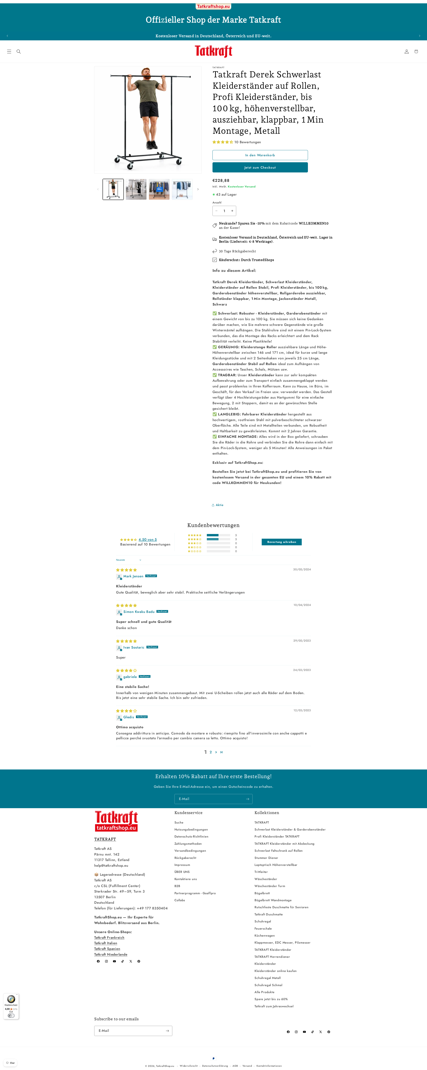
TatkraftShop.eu (165, 1066)
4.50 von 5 (148, 539)
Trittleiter (261, 872)
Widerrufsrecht (189, 1065)
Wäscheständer (266, 879)
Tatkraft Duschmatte (269, 914)
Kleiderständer (265, 964)
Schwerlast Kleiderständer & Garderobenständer (290, 829)
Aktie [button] (220, 505)
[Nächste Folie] (198, 189)
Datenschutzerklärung (215, 1065)
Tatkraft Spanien (107, 948)
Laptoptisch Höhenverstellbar (276, 865)
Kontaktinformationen (269, 1065)
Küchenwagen (265, 935)
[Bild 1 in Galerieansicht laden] (113, 189)
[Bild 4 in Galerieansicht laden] (182, 189)
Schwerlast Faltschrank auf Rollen (279, 851)
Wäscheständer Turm (270, 886)
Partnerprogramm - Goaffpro (195, 893)
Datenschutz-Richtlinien (191, 836)
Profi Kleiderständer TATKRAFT (277, 836)
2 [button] (211, 752)
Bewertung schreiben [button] (281, 542)
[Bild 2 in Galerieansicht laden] (136, 189)
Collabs (179, 900)
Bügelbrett (262, 893)
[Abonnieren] (247, 799)
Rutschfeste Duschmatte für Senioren (281, 907)
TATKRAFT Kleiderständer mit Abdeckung (285, 844)
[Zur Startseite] (213, 6)
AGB (235, 1065)
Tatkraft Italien (105, 943)
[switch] (11, 1016)
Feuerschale (263, 928)
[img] (126, 570)
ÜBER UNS (182, 872)
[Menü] (17, 995)
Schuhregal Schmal (268, 985)
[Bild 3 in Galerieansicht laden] (159, 189)
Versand (247, 1065)
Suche (178, 822)
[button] (9, 51)
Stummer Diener (266, 858)
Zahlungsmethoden (188, 844)
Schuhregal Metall (268, 978)
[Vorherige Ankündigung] (7, 36)
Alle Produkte (264, 992)
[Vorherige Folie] (98, 189)
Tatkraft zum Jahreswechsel (274, 1006)
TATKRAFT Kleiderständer (273, 950)
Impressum (182, 865)
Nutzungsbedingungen (191, 829)
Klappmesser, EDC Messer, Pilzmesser (282, 942)
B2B (177, 886)
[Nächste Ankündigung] (419, 36)
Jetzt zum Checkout (260, 167)
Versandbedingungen (190, 851)
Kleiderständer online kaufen (276, 971)
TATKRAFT (262, 822)
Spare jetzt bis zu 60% (271, 999)
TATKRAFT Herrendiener (272, 957)
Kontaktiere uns (185, 879)
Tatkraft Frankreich (109, 937)
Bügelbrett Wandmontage (273, 900)
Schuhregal (263, 921)
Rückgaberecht (185, 858)
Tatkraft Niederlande (110, 954)
